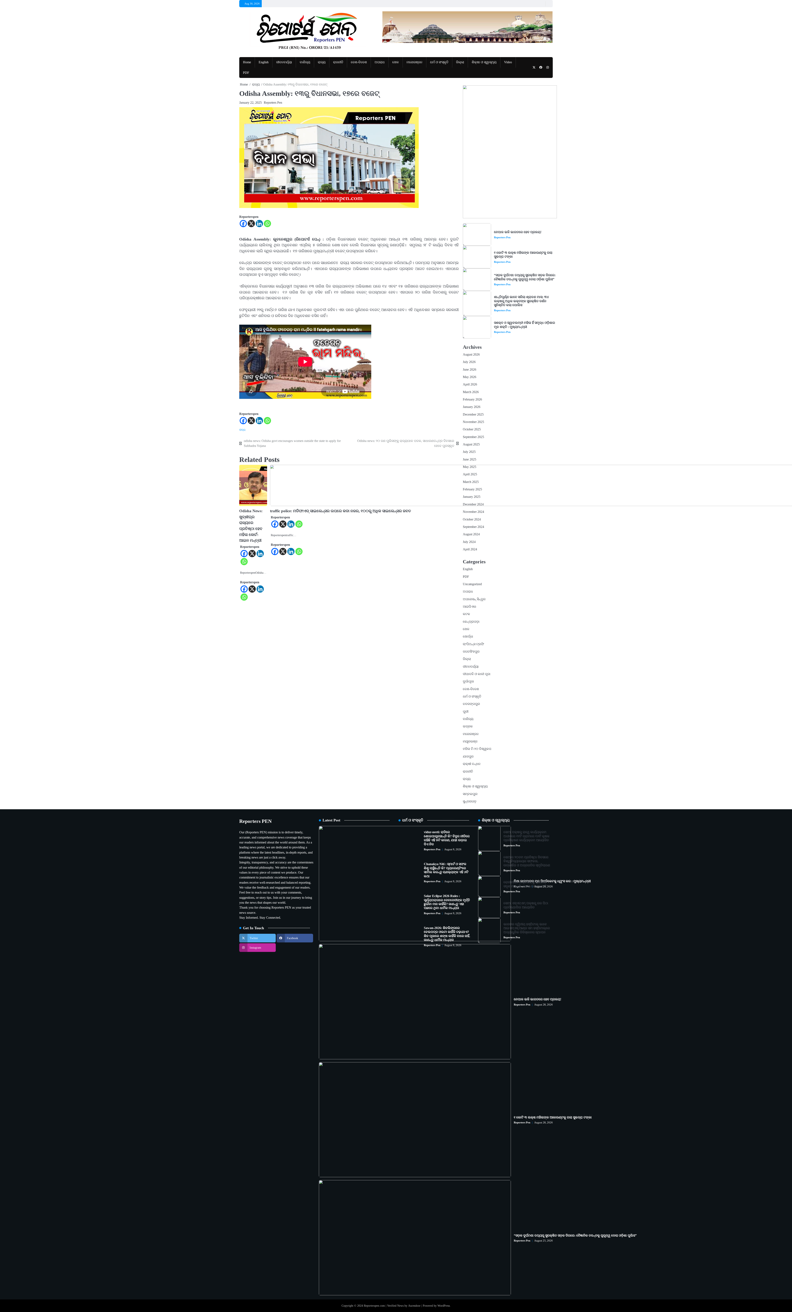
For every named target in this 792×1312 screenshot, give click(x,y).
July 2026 (469, 362)
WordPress (443, 1305)
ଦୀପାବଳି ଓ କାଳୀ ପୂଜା (476, 674)
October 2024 (472, 519)
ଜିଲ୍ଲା (460, 62)
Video (508, 62)
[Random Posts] (541, 3)
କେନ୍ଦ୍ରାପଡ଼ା (471, 622)
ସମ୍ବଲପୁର (470, 794)
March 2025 (471, 482)
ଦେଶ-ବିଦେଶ (359, 62)
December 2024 (473, 504)
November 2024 (473, 512)
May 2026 (469, 377)
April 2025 (470, 474)
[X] (251, 223)
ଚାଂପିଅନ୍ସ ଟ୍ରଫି (473, 644)
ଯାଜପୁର (468, 756)
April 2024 (470, 549)
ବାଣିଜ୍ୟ (305, 62)
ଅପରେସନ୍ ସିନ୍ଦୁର (474, 599)
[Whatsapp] (267, 223)
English (264, 62)
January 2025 (471, 497)
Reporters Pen (273, 102)
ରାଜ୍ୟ (321, 62)
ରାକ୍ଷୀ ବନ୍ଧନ (472, 764)
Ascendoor (414, 1305)
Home (247, 62)
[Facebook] (243, 223)
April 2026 (470, 384)
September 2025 (473, 437)
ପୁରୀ (465, 711)
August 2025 (471, 444)
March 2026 (471, 392)
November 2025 (473, 422)
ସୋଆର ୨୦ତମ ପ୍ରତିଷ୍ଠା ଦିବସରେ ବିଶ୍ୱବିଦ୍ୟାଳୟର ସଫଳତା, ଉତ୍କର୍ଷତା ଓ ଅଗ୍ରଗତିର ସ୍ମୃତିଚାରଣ (526, 861)
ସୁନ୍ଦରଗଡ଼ (469, 801)
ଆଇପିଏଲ (469, 606)
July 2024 (469, 542)
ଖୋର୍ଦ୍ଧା (468, 636)
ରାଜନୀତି (338, 62)
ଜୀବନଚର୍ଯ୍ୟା (284, 62)
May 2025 (469, 467)
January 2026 (471, 407)
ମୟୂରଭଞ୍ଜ (470, 741)
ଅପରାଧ (380, 62)
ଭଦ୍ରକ (468, 726)
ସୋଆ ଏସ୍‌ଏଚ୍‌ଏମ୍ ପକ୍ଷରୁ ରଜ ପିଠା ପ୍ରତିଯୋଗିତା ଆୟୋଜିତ (525, 905)
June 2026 (469, 369)
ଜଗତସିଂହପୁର (471, 651)
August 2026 (471, 354)
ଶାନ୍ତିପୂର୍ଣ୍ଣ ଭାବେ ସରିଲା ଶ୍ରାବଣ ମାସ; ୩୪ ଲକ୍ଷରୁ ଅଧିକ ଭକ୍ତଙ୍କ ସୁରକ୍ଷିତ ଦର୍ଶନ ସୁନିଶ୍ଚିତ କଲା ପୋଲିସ (521, 301)
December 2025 (473, 414)
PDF (246, 73)
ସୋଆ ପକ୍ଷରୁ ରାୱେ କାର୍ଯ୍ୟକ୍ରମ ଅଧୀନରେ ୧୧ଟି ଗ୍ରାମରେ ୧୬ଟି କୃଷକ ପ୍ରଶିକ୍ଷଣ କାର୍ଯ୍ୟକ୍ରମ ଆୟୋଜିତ (526, 836)
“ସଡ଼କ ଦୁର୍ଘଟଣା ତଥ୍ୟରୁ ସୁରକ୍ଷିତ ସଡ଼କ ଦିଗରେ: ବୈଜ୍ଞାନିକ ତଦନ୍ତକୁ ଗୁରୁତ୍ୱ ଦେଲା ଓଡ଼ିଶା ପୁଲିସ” (525, 277)
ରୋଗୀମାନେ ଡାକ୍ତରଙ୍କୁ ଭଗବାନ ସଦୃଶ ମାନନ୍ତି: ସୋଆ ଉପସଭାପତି (525, 884)
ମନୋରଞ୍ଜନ (414, 62)
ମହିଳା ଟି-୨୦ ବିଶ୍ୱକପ (477, 749)
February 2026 (472, 399)
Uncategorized (472, 584)
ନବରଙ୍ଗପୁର (471, 704)
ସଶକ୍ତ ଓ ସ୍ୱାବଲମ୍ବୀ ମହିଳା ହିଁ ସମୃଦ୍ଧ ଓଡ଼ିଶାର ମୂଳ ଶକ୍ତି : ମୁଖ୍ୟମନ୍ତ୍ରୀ (524, 325)
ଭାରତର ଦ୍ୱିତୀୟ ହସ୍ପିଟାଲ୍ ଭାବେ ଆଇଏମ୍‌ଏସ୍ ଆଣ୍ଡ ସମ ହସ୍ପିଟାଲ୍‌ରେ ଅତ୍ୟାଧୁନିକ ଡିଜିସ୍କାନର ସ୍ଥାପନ (526, 928)
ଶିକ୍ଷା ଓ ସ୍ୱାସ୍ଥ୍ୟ (484, 62)
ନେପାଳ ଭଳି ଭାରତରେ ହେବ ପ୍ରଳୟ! (517, 232)
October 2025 (472, 429)
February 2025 (472, 489)
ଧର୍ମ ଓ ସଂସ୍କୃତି (439, 62)
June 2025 (469, 459)
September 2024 (473, 527)
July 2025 (469, 452)
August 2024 (471, 534)
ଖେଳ (395, 62)
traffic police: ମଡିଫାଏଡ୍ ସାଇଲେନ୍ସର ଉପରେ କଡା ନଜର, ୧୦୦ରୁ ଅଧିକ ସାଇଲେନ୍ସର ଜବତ (340, 511)
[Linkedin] (259, 223)
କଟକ (466, 614)
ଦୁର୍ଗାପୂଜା (468, 681)
